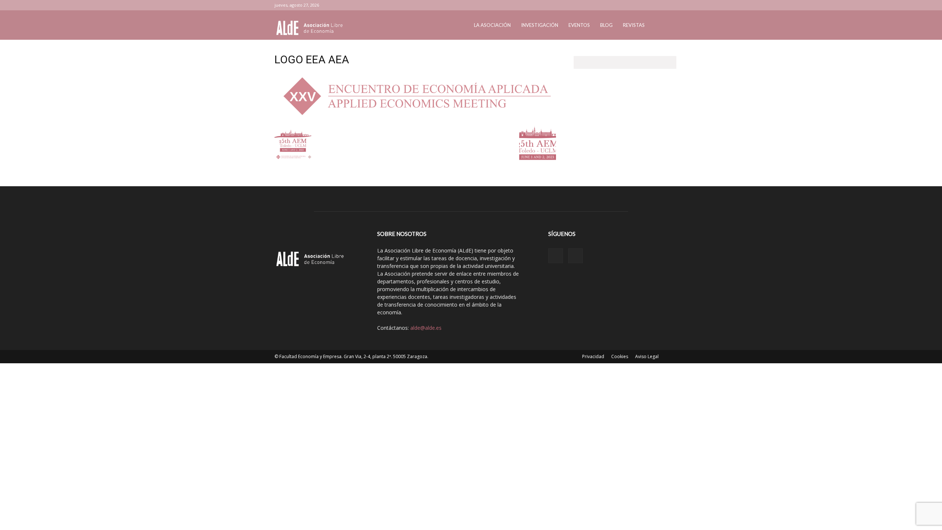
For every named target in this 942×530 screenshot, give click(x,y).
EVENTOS (579, 25)
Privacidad (593, 356)
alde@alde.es (426, 327)
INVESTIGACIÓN (539, 25)
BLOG (606, 25)
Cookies (619, 356)
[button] (658, 25)
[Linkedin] (649, 5)
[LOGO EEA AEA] (415, 117)
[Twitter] (661, 5)
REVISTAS (634, 25)
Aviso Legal (647, 356)
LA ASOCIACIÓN (492, 25)
